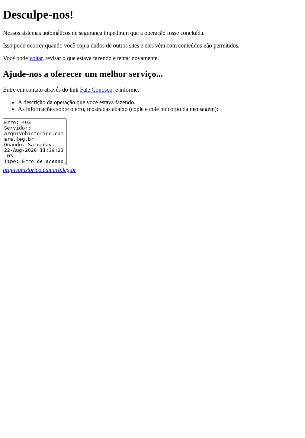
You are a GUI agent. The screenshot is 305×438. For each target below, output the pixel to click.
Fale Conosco (96, 89)
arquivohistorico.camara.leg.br (39, 170)
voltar (35, 58)
